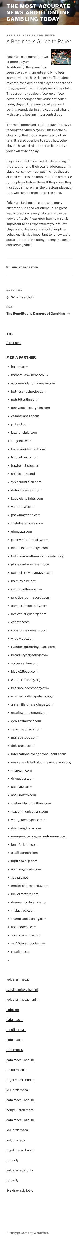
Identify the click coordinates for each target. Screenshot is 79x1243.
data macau (14, 1040)
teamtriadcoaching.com (29, 919)
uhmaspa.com (21, 531)
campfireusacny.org (25, 680)
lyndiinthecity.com (25, 457)
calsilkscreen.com (24, 853)
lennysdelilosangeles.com (30, 408)
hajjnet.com (20, 367)
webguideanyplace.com (28, 820)
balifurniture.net (23, 581)
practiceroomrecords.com (30, 597)
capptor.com (20, 622)
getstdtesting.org (24, 399)
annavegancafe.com (26, 869)
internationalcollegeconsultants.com (38, 754)
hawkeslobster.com (25, 466)
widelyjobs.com (22, 638)
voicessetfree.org (24, 663)
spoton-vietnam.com (26, 935)
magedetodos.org (24, 737)
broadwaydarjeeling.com (29, 655)
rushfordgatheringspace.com (33, 647)
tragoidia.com (21, 441)
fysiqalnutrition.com (26, 482)
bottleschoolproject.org (29, 391)
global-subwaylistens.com (30, 564)
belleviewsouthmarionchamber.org (37, 556)
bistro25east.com (24, 672)
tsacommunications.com (29, 812)
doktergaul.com (23, 746)
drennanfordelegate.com (29, 902)
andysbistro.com (23, 795)
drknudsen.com (22, 779)
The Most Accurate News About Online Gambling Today (38, 12)
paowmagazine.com (26, 515)
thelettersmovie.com (27, 523)
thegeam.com (21, 770)
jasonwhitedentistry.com (29, 540)
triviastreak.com (23, 910)
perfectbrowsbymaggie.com (32, 573)
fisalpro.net (19, 877)
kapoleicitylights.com (27, 498)
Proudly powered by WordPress (27, 1233)
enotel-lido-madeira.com (29, 886)
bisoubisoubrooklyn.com (29, 548)
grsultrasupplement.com (29, 713)
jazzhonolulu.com (24, 433)
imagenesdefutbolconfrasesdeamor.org (41, 762)
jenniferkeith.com (24, 845)
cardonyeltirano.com (26, 589)
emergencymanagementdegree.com (38, 836)
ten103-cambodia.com (28, 943)
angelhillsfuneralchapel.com (32, 704)
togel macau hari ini (20, 1150)
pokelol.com (20, 424)
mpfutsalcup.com (24, 861)
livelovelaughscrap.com (28, 614)
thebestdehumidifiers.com (31, 803)
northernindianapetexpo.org (32, 696)
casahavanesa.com (25, 416)
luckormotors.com (25, 894)
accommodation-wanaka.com (33, 383)
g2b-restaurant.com (26, 721)
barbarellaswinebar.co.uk (29, 375)
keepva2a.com (22, 787)
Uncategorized (25, 267)
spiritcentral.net (23, 474)
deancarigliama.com (26, 828)
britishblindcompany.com (30, 688)
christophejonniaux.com (29, 630)
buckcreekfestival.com (28, 449)
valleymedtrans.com (26, 729)
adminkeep (46, 35)
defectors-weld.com (26, 490)
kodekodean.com (24, 927)
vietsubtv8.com (23, 507)
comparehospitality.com (29, 606)
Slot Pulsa (13, 343)
